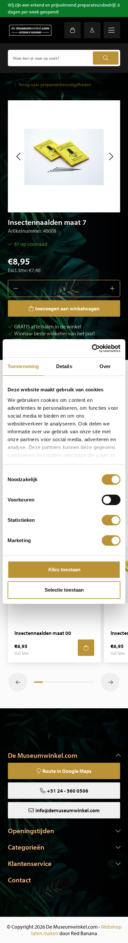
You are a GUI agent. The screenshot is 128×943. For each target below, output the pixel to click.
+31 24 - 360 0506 (67, 790)
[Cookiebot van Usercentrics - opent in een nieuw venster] (92, 348)
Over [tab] (105, 366)
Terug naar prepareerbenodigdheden (54, 85)
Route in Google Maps (67, 771)
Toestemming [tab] (23, 366)
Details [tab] (64, 366)
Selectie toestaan (64, 590)
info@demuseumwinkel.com (67, 810)
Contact (19, 879)
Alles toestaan (64, 569)
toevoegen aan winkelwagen (67, 308)
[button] (18, 156)
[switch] (111, 500)
